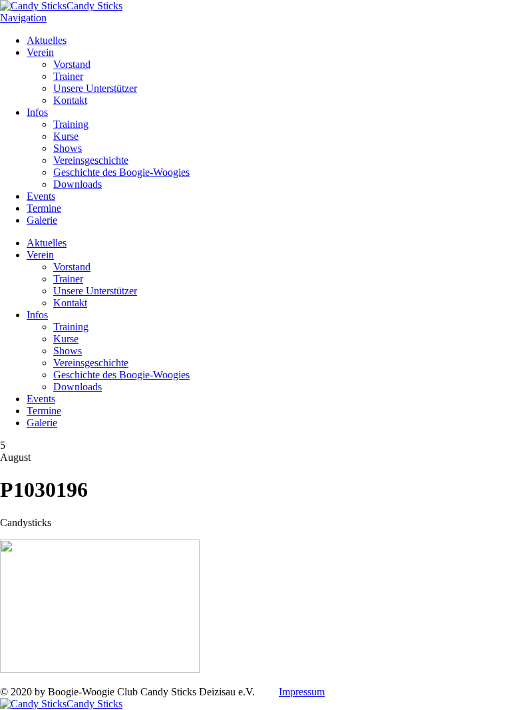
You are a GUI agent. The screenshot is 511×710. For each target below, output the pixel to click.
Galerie (42, 220)
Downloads (77, 184)
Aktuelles (47, 40)
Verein (40, 52)
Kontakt (70, 100)
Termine (44, 208)
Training (70, 124)
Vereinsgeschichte (90, 160)
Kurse (66, 136)
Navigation (23, 17)
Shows (67, 148)
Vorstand (71, 64)
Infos (37, 112)
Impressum (302, 691)
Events (41, 196)
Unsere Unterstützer (95, 88)
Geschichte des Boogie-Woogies (121, 172)
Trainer (68, 76)
